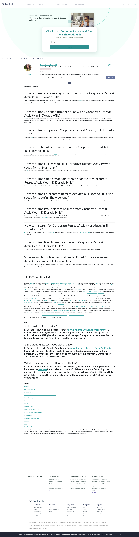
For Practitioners (60, 4)
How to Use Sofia (38, 507)
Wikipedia (26, 386)
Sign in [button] (128, 4)
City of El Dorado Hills (29, 389)
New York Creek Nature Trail (46, 312)
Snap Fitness (67, 310)
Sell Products (52, 513)
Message (112, 64)
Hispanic (54, 302)
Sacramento (101, 293)
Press (84, 513)
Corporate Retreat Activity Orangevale (101, 483)
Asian (69, 300)
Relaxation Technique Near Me (56, 488)
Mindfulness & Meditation (37, 58)
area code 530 (109, 284)
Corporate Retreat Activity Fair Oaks (100, 486)
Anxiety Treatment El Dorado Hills (78, 479)
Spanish (32, 283)
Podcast (85, 518)
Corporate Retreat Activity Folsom (100, 479)
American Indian (48, 300)
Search (69, 47)
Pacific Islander (81, 300)
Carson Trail (27, 289)
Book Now (110, 77)
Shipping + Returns (101, 509)
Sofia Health (5, 58)
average (42, 369)
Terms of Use (100, 513)
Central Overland (86, 291)
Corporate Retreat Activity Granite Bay (101, 481)
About (84, 507)
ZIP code (86, 284)
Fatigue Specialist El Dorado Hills (78, 483)
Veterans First (37, 518)
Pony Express (94, 291)
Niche (25, 424)
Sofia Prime (44, 217)
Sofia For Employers (71, 507)
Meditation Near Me (54, 479)
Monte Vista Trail (30, 312)
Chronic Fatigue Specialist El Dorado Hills (80, 486)
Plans (68, 516)
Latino (59, 302)
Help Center (99, 507)
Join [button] (135, 4)
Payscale (26, 421)
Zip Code (55, 42)
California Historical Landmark (71, 284)
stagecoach (78, 289)
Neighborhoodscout (29, 426)
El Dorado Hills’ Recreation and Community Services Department (92, 306)
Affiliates (85, 511)
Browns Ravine (63, 315)
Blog (84, 516)
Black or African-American (31, 300)
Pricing (50, 511)
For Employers (79, 4)
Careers (85, 509)
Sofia (80, 100)
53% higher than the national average (87, 329)
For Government (71, 513)
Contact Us (99, 511)
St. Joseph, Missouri (92, 293)
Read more (110, 534)
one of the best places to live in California (90, 348)
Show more (51, 490)
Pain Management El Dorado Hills (78, 481)
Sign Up (35, 509)
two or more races (28, 302)
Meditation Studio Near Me (55, 481)
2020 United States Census (35, 298)
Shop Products (37, 511)
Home (30, 15)
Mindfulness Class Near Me (55, 486)
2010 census (61, 304)
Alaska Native (57, 300)
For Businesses (70, 511)
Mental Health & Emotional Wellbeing (19, 58)
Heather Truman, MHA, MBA (48, 65)
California (71, 283)
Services (30, 4)
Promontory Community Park (76, 315)
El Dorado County (64, 283)
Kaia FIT (74, 310)
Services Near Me (38, 513)
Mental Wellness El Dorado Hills (78, 488)
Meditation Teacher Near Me (56, 483)
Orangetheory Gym (58, 310)
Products (43, 4)
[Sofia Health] (8, 4)
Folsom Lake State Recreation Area (50, 315)
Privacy (98, 516)
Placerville (97, 283)
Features (51, 507)
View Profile (28, 74)
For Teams (69, 509)
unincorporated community (52, 283)
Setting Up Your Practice (54, 509)
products (52, 232)
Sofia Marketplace (85, 232)
